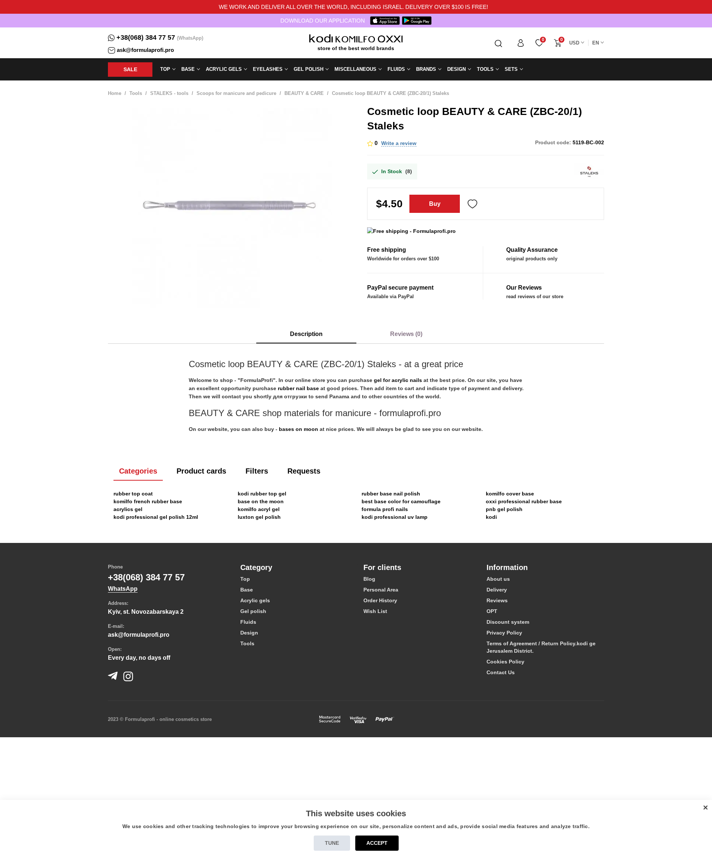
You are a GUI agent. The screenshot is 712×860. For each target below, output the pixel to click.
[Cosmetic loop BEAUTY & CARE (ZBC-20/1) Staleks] (232, 208)
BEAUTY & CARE (304, 93)
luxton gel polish (259, 517)
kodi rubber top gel (262, 494)
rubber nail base (298, 388)
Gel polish (253, 611)
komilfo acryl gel (259, 509)
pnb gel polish (504, 509)
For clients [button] (382, 567)
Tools (135, 93)
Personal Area (380, 590)
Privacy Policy (504, 633)
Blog (369, 579)
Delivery (497, 590)
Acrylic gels (255, 600)
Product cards (201, 471)
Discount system (508, 622)
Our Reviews (524, 287)
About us (498, 579)
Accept (377, 843)
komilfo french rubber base (147, 501)
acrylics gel (127, 509)
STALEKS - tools (169, 93)
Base (246, 590)
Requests (303, 471)
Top (245, 579)
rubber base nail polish (391, 494)
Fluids (248, 622)
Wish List (375, 611)
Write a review (398, 143)
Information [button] (507, 567)
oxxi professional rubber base (524, 501)
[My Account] (520, 42)
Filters (256, 471)
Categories (138, 471)
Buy (435, 204)
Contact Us (501, 672)
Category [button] (256, 567)
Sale (130, 69)
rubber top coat (133, 494)
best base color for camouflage (401, 501)
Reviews (497, 600)
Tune (332, 843)
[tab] (296, 567)
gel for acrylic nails (398, 380)
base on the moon (261, 501)
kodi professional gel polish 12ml (155, 517)
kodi (491, 517)
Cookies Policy (505, 662)
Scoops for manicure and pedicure (236, 93)
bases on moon (298, 429)
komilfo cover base (510, 494)
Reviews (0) (406, 334)
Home (114, 93)
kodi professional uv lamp (395, 517)
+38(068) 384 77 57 (146, 37)
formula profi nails (385, 509)
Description (306, 334)
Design (249, 633)
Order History (380, 600)
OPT (492, 611)
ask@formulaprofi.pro (145, 50)
